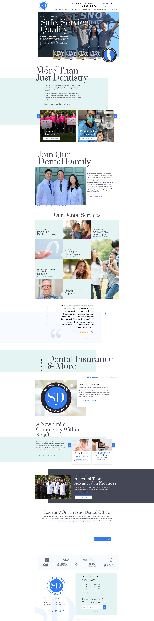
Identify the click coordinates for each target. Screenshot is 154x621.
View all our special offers (46, 455)
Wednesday (89, 589)
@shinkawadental (100, 539)
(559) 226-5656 (89, 6)
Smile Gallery (69, 9)
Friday (87, 593)
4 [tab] (97, 611)
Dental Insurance (60, 603)
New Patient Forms (48, 603)
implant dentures (103, 181)
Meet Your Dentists (96, 196)
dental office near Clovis (74, 522)
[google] (52, 611)
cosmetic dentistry (53, 447)
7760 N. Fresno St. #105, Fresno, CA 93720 (85, 3)
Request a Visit (109, 3)
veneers (51, 101)
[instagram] (63, 611)
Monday (88, 585)
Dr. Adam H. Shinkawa (40, 206)
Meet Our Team (83, 497)
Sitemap (67, 619)
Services (77, 9)
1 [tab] (91, 611)
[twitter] (56, 611)
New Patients (87, 9)
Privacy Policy (74, 619)
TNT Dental (100, 619)
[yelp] (59, 611)
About (60, 9)
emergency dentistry (54, 43)
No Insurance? (98, 9)
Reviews (106, 9)
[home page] (43, 5)
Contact (113, 9)
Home (55, 9)
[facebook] (48, 611)
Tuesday (88, 587)
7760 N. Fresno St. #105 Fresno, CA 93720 (90, 580)
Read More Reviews (82, 339)
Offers (108, 6)
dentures (89, 489)
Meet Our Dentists (48, 601)
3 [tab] (95, 611)
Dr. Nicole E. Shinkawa (62, 206)
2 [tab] (93, 611)
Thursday (88, 591)
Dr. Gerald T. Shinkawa (51, 206)
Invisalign (107, 183)
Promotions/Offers (60, 605)
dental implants (44, 43)
